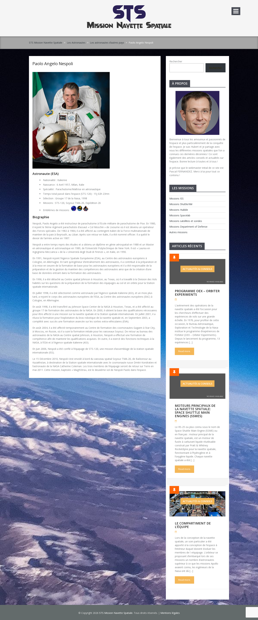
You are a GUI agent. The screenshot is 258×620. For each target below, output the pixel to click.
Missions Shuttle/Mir (181, 204)
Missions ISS (176, 198)
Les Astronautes (76, 42)
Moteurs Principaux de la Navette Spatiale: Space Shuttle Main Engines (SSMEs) (195, 411)
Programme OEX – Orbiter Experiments (197, 293)
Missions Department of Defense (188, 226)
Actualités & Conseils (197, 269)
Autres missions (178, 232)
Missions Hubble (178, 209)
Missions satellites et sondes (185, 221)
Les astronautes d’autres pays (107, 42)
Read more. (184, 351)
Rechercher (175, 61)
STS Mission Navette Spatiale (45, 42)
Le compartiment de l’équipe (193, 525)
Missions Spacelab (179, 215)
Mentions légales (170, 613)
